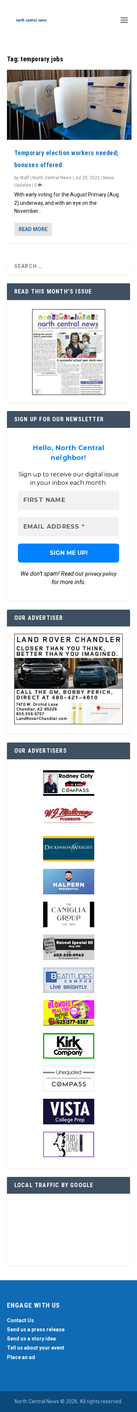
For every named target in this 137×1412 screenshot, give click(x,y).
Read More (33, 229)
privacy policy (101, 574)
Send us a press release (36, 1329)
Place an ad (21, 1357)
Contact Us (20, 1320)
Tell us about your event (35, 1348)
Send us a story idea (31, 1339)
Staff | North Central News (46, 177)
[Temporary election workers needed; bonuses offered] (69, 105)
